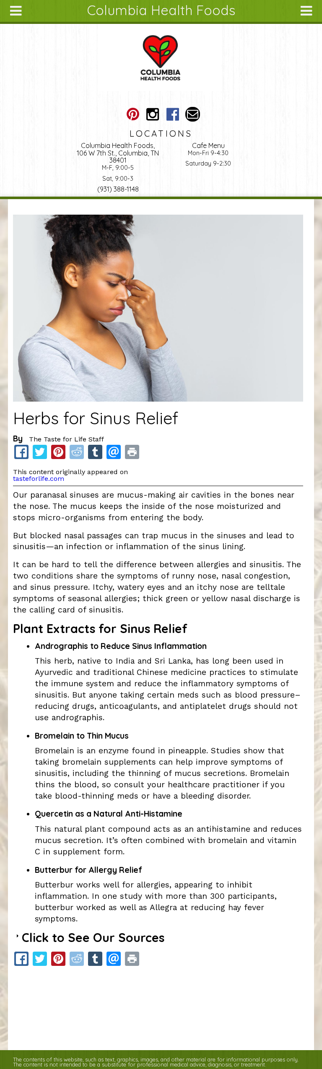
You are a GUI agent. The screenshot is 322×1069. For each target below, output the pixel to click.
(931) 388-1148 (118, 189)
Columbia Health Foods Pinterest (132, 114)
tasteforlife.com (38, 479)
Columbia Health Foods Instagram (152, 114)
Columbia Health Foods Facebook (172, 114)
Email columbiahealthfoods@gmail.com (192, 114)
